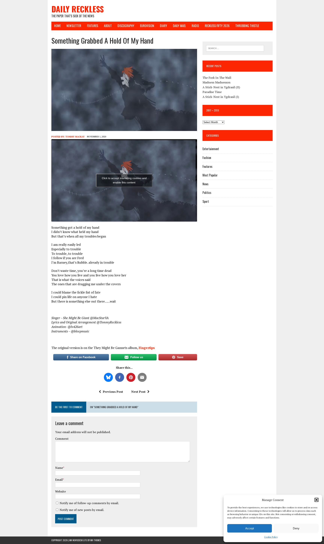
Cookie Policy (271, 537)
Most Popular (210, 175)
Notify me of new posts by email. (82, 510)
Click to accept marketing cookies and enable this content (124, 180)
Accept (249, 528)
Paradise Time (212, 92)
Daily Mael (179, 25)
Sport (205, 201)
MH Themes (95, 540)
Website (60, 491)
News (205, 184)
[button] (316, 500)
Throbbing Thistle (247, 25)
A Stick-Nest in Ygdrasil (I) (220, 97)
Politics (206, 192)
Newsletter (74, 25)
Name (59, 468)
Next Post (138, 392)
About (108, 25)
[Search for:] (235, 48)
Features (92, 25)
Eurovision (147, 25)
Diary (163, 25)
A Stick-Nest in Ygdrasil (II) (221, 87)
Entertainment (210, 149)
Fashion (206, 157)
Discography (126, 25)
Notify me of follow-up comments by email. (89, 503)
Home (57, 25)
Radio (195, 25)
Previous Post (113, 392)
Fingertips (147, 348)
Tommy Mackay (75, 136)
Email (59, 479)
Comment (62, 439)
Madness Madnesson (216, 82)
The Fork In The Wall (216, 78)
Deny (296, 528)
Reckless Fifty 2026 (217, 25)
